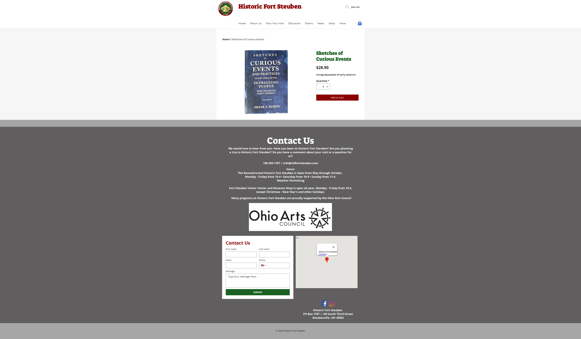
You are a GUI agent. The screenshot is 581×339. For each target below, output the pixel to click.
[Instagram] (332, 303)
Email (228, 260)
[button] (360, 22)
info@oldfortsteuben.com (300, 163)
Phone (262, 260)
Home (226, 39)
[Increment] (327, 87)
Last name (264, 249)
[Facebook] (324, 303)
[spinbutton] (323, 87)
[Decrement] (319, 87)
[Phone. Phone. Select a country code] (264, 265)
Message (230, 271)
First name (231, 249)
